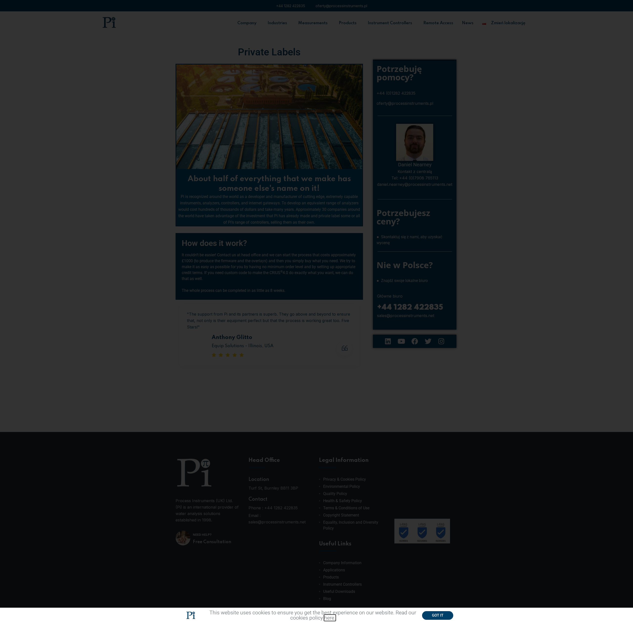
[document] (316, 311)
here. (330, 618)
